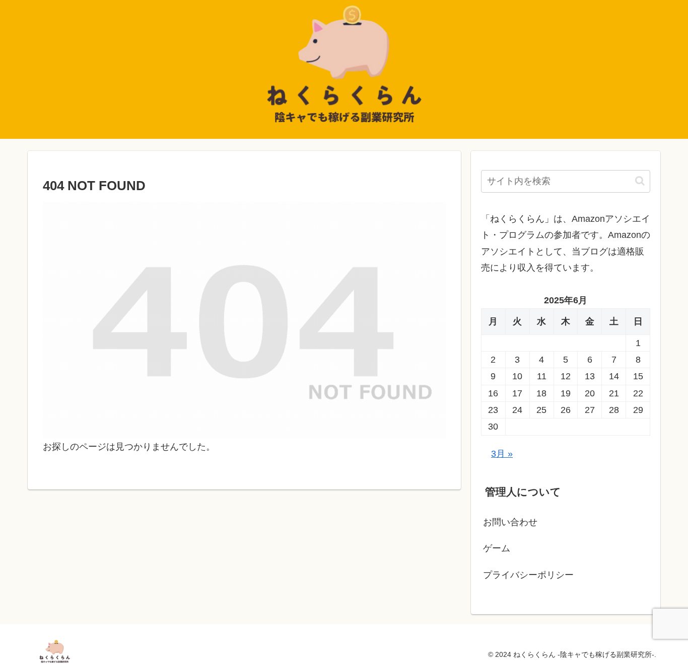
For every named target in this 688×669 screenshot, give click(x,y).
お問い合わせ (510, 522)
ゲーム (496, 548)
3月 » (502, 454)
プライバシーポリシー (528, 575)
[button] (640, 181)
